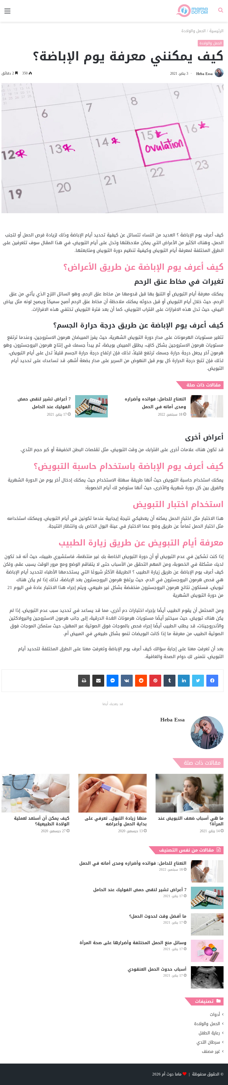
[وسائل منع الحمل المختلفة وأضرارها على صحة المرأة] (207, 951)
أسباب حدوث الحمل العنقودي (157, 969)
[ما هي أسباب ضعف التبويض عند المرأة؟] (190, 793)
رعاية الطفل (209, 1033)
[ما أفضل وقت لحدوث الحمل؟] (207, 924)
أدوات (215, 1014)
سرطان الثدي (208, 1042)
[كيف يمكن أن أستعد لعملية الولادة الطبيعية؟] (35, 793)
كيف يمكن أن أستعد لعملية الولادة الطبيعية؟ (41, 821)
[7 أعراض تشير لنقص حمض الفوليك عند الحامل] (91, 406)
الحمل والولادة (193, 31)
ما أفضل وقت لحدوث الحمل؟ (157, 916)
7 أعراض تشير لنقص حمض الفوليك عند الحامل (44, 403)
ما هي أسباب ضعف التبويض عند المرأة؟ (191, 821)
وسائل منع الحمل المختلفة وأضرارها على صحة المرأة (133, 943)
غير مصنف (211, 1051)
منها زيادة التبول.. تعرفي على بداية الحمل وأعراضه (116, 821)
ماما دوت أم (171, 1074)
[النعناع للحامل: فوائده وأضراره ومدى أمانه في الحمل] (207, 406)
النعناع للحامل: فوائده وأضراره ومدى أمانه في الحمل (155, 403)
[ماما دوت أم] (191, 11)
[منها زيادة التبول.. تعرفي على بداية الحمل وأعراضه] (112, 793)
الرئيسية (216, 31)
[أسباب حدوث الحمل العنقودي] (207, 977)
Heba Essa (204, 73)
